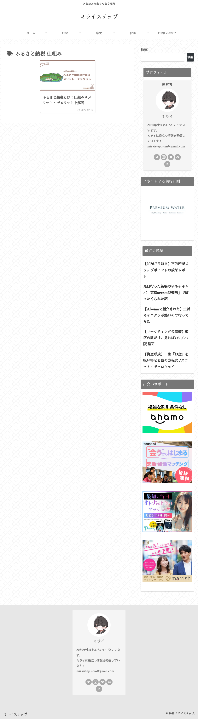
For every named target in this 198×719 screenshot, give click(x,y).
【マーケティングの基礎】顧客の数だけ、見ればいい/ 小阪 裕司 (166, 338)
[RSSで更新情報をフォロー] (167, 164)
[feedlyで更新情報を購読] (178, 157)
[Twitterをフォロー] (157, 157)
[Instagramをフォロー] (164, 157)
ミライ (167, 116)
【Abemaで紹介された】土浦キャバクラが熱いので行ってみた (166, 315)
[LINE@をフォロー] (171, 157)
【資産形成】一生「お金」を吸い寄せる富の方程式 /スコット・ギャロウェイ (166, 361)
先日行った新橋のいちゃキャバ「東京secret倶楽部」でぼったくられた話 (166, 293)
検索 (144, 50)
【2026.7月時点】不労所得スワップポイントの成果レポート (166, 270)
